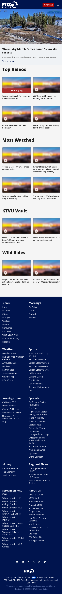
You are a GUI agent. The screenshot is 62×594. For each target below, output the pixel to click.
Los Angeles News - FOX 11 (38, 469)
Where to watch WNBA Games (13, 539)
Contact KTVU (35, 505)
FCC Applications (36, 540)
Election (6, 341)
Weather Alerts (9, 353)
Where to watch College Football (9, 503)
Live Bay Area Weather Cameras (13, 358)
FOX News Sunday (10, 338)
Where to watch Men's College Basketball (12, 524)
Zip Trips (33, 307)
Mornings (35, 303)
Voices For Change (37, 446)
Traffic (32, 310)
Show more (8, 61)
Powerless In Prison (11, 412)
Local (4, 307)
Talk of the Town (37, 428)
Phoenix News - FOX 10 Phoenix (38, 475)
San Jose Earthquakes (39, 387)
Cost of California (10, 409)
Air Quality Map (9, 362)
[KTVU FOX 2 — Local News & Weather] (10, 4)
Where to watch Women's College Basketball (10, 532)
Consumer (7, 327)
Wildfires (6, 321)
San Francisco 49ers (38, 359)
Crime (5, 314)
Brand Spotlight (36, 456)
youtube (22, 561)
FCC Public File (35, 537)
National (6, 310)
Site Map (33, 533)
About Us (35, 490)
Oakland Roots (36, 373)
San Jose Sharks (36, 383)
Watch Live (48, 5)
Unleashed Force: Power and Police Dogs (10, 419)
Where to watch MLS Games (12, 545)
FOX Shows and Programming (36, 509)
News (6, 303)
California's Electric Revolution (37, 403)
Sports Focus (35, 424)
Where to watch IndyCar (9, 518)
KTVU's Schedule (36, 514)
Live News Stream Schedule (37, 519)
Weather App (8, 376)
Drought (6, 317)
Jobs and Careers (37, 501)
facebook (28, 561)
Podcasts (6, 331)
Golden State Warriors (39, 362)
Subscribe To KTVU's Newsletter (38, 529)
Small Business (9, 475)
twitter (44, 561)
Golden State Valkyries (39, 369)
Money (6, 464)
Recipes (32, 317)
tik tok (39, 561)
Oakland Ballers (36, 376)
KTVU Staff (34, 498)
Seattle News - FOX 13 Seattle (39, 481)
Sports (33, 349)
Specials (34, 398)
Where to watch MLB (12, 507)
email (17, 561)
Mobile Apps (34, 524)
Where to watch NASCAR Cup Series (11, 512)
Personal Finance (10, 468)
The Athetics (34, 380)
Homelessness (9, 405)
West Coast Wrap (10, 334)
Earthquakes (8, 369)
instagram (33, 561)
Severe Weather (9, 373)
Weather (8, 349)
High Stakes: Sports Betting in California (38, 413)
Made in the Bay (36, 417)
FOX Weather (8, 380)
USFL (31, 390)
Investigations (11, 398)
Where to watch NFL (12, 498)
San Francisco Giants (38, 366)
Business (6, 324)
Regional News (38, 464)
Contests (33, 314)
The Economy (8, 471)
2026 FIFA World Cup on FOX (38, 354)
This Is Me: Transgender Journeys (39, 433)
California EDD (9, 402)
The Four (33, 408)
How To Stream (36, 494)
